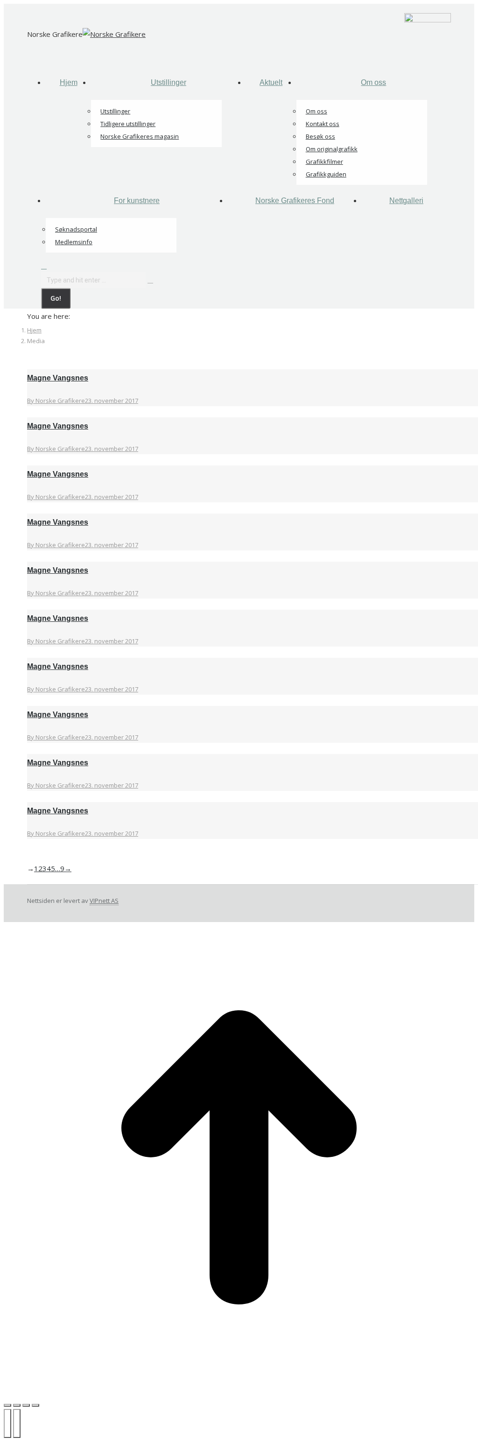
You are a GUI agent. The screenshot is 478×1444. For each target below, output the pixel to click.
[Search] (150, 279)
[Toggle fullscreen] (26, 1405)
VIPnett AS (104, 900)
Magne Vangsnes (57, 378)
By (56, 400)
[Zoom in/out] (35, 1405)
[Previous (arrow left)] (7, 1423)
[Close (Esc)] (7, 1405)
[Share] (17, 1405)
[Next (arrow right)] (17, 1423)
